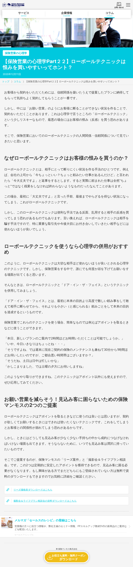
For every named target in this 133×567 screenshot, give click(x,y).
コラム (17, 81)
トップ (5, 81)
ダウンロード (69, 557)
